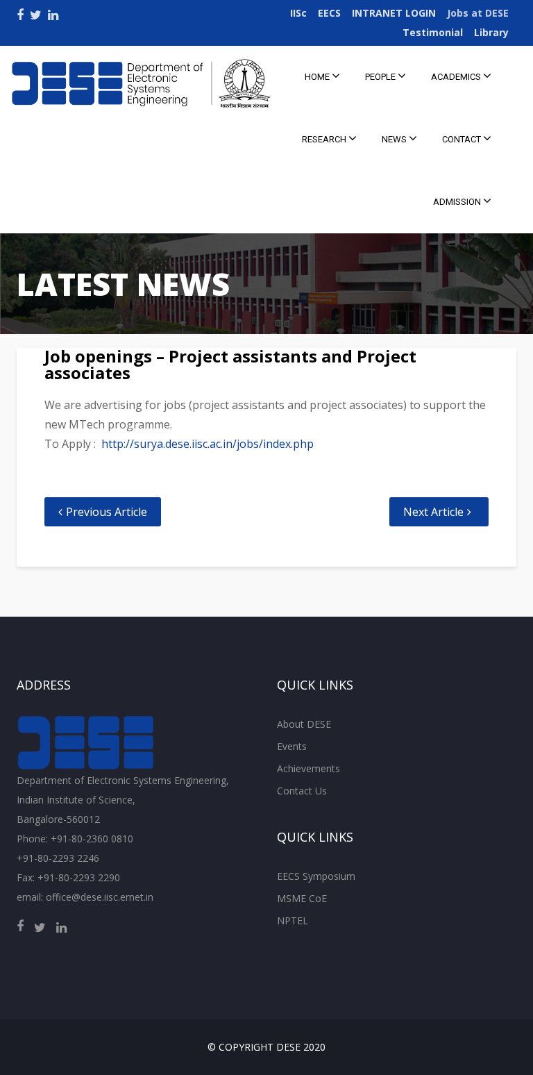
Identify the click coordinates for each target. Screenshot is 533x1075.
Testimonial (433, 32)
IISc (298, 12)
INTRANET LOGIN (394, 12)
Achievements (308, 768)
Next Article (433, 511)
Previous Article (106, 511)
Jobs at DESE (478, 12)
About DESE (304, 724)
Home (318, 77)
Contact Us (302, 790)
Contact (462, 139)
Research (325, 139)
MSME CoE (302, 898)
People (381, 77)
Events (292, 746)
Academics (457, 77)
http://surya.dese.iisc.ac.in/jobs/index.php (207, 443)
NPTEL (292, 920)
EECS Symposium (316, 876)
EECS (329, 12)
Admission (458, 202)
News (395, 139)
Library (491, 32)
